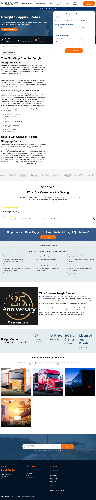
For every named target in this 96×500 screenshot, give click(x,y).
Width (62, 38)
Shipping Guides (30, 477)
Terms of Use (92, 497)
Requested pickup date (29, 445)
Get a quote (30, 163)
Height (68, 38)
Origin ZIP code (40, 445)
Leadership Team (5, 476)
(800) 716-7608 (54, 470)
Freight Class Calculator (31, 470)
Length (56, 38)
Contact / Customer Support (7, 481)
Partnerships (4, 478)
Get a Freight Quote (9, 29)
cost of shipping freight (28, 94)
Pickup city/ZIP (58, 27)
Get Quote (67, 446)
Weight (82, 38)
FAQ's (27, 475)
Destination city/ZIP (79, 27)
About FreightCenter (6, 474)
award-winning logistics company (56, 296)
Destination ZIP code (54, 445)
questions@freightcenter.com (57, 490)
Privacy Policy (83, 497)
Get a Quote (89, 3)
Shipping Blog (29, 473)
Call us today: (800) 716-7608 (48, 8)
